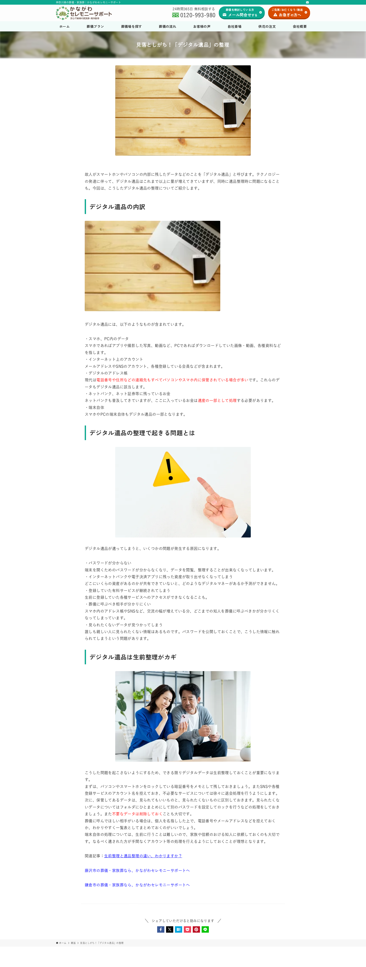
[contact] (307, 2)
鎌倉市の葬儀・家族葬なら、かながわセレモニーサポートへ (137, 885)
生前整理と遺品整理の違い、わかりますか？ (143, 856)
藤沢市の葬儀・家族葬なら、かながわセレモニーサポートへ (137, 870)
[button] (160, 929)
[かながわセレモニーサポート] (85, 13)
